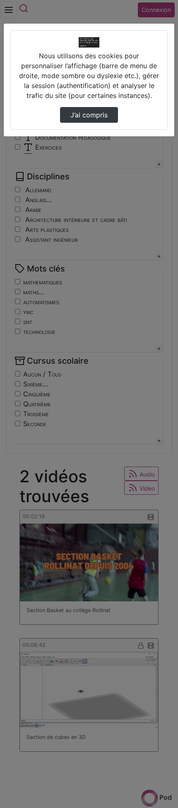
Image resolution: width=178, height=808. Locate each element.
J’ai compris (89, 115)
